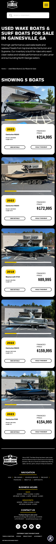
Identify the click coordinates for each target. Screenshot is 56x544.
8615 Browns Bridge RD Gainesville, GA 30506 (28, 517)
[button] (46, 5)
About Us (27, 480)
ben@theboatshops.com (34, 519)
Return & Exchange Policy (10, 540)
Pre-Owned (18, 477)
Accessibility (38, 536)
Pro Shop (44, 477)
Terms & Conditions (8, 536)
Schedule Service (31, 477)
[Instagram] (18, 526)
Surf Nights (38, 480)
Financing (17, 480)
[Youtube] (24, 526)
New (9, 477)
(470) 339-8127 (19, 519)
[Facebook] (31, 526)
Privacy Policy (27, 536)
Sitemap (18, 536)
